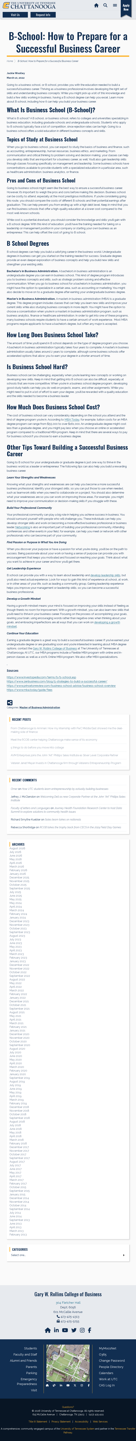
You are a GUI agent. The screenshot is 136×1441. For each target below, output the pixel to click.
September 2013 (19, 1220)
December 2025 (19, 877)
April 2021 (15, 1019)
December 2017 (19, 1147)
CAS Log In (107, 1385)
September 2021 (19, 1008)
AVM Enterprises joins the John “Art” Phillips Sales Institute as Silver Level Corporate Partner (64, 755)
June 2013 (15, 1223)
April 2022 (15, 986)
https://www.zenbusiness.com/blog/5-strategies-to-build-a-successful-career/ (57, 681)
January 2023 (17, 961)
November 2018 (19, 1110)
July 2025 (15, 892)
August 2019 (17, 1081)
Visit (34, 1390)
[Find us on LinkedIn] (56, 1331)
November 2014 (19, 1201)
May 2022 (15, 983)
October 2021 (17, 1005)
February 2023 (18, 957)
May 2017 (15, 1172)
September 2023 (19, 932)
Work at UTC (108, 1379)
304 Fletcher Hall (68, 1302)
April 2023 (15, 950)
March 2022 (16, 990)
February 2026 (18, 870)
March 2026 (16, 866)
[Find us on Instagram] (82, 1331)
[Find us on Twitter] (74, 1331)
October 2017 (17, 1154)
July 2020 (15, 1052)
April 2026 (15, 863)
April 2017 (15, 1176)
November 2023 (19, 924)
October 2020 (18, 1041)
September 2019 (19, 1077)
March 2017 (16, 1179)
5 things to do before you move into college (37, 747)
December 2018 (19, 1107)
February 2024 (18, 914)
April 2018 (15, 1136)
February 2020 (18, 1070)
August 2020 (17, 1048)
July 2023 (15, 939)
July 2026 (15, 852)
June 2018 (15, 1128)
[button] (105, 5)
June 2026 (15, 855)
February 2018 (18, 1143)
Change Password (112, 1360)
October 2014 (17, 1205)
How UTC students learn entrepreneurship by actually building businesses (65, 788)
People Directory (111, 1367)
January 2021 (17, 1030)
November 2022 (19, 968)
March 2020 (16, 1067)
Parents (31, 1367)
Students (30, 1348)
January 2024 (17, 917)
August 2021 (17, 1012)
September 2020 (19, 1045)
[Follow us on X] (75, 1385)
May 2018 (15, 1132)
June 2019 (15, 1088)
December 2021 (19, 1001)
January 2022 (17, 997)
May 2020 (15, 1059)
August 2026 (17, 848)
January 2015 (17, 1194)
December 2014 (19, 1198)
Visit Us (15, 15)
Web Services (100, 1421)
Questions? (68, 1407)
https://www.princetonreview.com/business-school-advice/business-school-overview (61, 685)
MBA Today (72, 419)
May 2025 (15, 899)
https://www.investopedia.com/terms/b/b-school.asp (41, 677)
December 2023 (19, 921)
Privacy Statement (61, 1421)
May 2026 (15, 859)
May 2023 (15, 946)
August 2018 (17, 1121)
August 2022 (17, 979)
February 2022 (18, 994)
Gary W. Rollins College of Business (55, 648)
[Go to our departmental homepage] (48, 1331)
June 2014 (15, 1216)
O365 (102, 1354)
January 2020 (17, 1074)
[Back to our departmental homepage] (47, 1385)
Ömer (14, 788)
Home (10, 61)
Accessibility (81, 1421)
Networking (22, 527)
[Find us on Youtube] (68, 1385)
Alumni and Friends (23, 1360)
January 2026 (17, 873)
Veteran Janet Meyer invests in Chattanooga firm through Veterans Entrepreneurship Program (66, 763)
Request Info (43, 15)
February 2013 (18, 1234)
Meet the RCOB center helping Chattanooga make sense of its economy (54, 739)
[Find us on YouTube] (65, 1331)
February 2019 (18, 1103)
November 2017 (19, 1150)
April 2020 (15, 1063)
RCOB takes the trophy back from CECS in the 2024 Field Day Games (80, 827)
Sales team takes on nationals (63, 819)
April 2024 (15, 906)
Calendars (106, 1373)
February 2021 (18, 1026)
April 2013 (15, 1227)
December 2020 (19, 1034)
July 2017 (15, 1165)
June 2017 (15, 1169)
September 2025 (19, 888)
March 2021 (16, 1023)
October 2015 (17, 1187)
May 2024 (15, 903)
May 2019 (15, 1092)
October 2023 (18, 928)
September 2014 (19, 1209)
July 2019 (15, 1085)
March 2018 (16, 1139)
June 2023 (15, 943)
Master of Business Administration (40, 707)
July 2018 (15, 1125)
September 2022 (19, 975)
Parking (31, 1373)
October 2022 (18, 972)
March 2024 (16, 910)
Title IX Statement (38, 1421)
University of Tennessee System (78, 1428)
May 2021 (15, 1016)
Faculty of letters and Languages (30, 808)
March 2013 (16, 1230)
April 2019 (15, 1096)
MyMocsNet (107, 1348)
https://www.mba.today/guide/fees (29, 689)
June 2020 (15, 1056)
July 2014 (15, 1212)
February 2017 (18, 1183)
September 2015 (19, 1190)
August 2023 (17, 935)
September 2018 (19, 1118)
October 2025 (18, 884)
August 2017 (17, 1161)
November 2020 (19, 1037)
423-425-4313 (70, 1316)
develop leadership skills (105, 575)
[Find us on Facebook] (89, 1385)
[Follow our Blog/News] (54, 1385)
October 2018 (17, 1114)
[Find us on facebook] (89, 1331)
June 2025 (15, 895)
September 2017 (19, 1158)
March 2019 (16, 1099)
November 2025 (19, 881)
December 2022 (19, 965)
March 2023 (16, 954)
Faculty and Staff (25, 1354)
